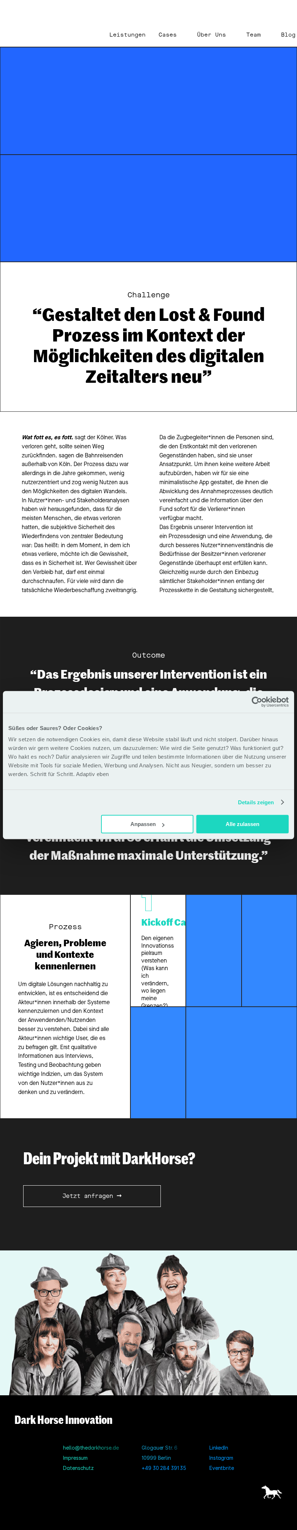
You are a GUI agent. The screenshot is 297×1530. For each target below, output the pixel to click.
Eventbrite (221, 1468)
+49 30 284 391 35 (164, 1468)
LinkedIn (218, 1448)
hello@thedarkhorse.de (90, 1448)
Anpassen (143, 824)
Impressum (75, 1458)
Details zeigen (256, 802)
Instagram (221, 1458)
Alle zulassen (242, 824)
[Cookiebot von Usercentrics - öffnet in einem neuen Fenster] (257, 701)
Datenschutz (78, 1468)
